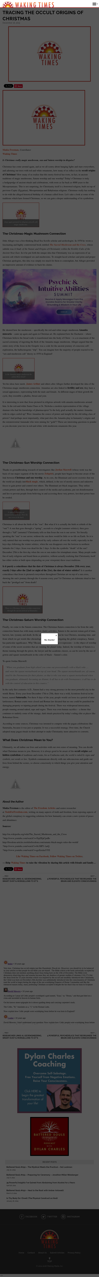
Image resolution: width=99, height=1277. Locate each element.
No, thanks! (49, 640)
